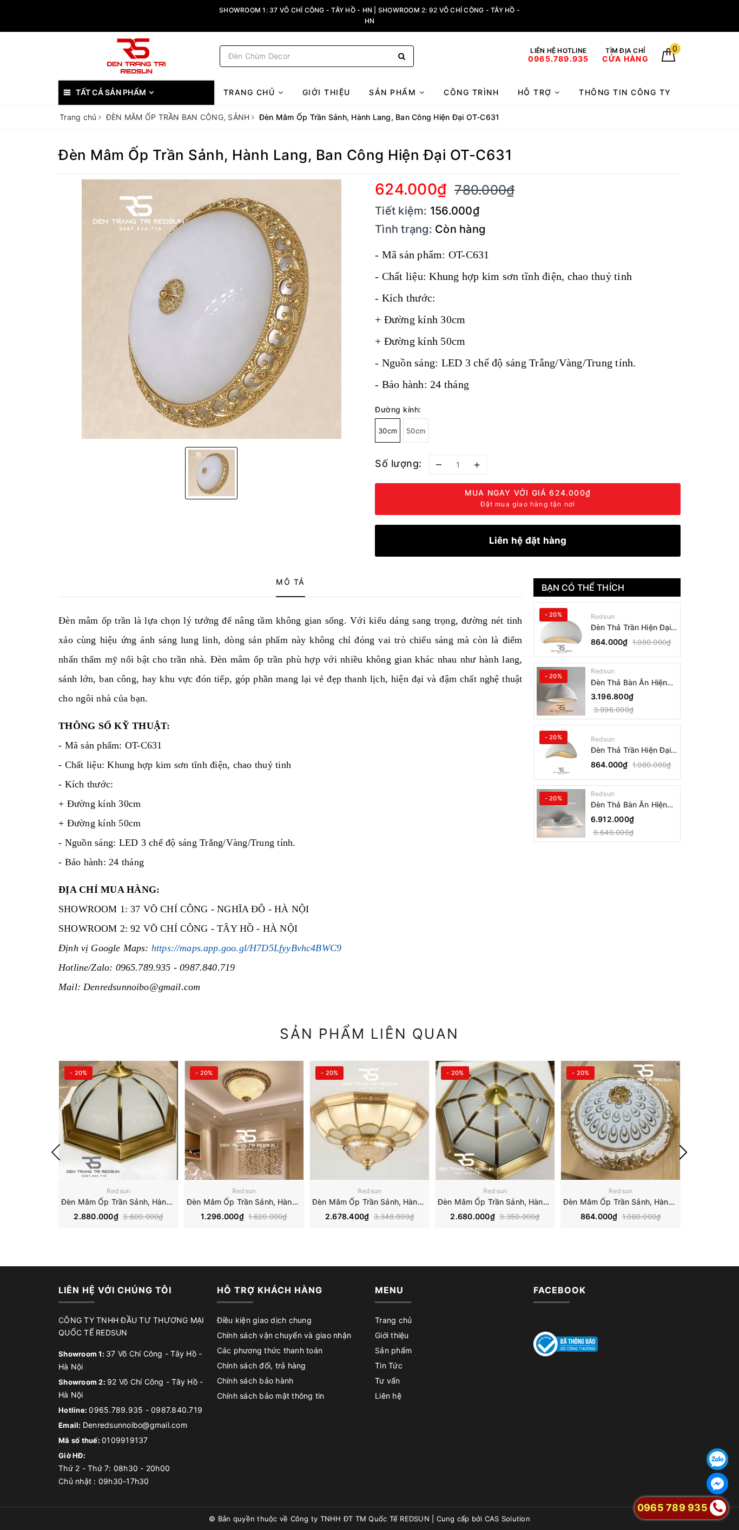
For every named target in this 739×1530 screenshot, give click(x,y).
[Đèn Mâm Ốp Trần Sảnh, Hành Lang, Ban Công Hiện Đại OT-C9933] (369, 1120)
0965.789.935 (116, 1409)
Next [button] (683, 1152)
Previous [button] (56, 1152)
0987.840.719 (176, 1409)
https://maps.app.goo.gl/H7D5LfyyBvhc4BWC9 (246, 948)
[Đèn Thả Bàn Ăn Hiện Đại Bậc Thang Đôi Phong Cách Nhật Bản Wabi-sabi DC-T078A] (561, 813)
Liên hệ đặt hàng (528, 540)
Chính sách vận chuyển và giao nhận (284, 1335)
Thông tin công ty (625, 92)
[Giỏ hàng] (668, 58)
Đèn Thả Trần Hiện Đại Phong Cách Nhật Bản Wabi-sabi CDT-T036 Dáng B (631, 628)
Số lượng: (398, 463)
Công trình (471, 92)
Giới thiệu (326, 92)
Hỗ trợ (536, 92)
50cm (415, 430)
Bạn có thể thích (583, 587)
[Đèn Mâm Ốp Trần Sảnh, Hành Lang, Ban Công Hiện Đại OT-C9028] (620, 1120)
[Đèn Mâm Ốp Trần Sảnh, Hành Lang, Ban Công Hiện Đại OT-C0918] (495, 1120)
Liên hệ (388, 1395)
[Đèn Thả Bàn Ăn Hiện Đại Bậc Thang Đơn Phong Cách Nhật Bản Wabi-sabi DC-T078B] (561, 691)
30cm (387, 430)
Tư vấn (387, 1380)
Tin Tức (389, 1365)
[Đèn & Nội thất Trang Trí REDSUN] (136, 56)
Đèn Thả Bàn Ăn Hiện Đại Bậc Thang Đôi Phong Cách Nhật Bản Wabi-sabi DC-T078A (630, 805)
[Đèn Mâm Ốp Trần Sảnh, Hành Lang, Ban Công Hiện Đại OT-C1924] (243, 1120)
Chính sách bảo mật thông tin (271, 1395)
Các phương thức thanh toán (270, 1350)
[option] (211, 309)
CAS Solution (507, 1518)
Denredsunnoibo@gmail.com (135, 1424)
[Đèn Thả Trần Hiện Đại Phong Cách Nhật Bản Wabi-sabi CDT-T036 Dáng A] (561, 752)
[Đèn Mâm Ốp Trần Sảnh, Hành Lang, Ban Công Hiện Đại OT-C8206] (118, 1120)
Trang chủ (250, 92)
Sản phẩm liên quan (369, 1033)
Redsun (603, 616)
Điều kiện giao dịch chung (264, 1320)
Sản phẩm (394, 92)
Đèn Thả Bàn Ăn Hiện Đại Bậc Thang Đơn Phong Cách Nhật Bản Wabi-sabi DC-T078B (630, 683)
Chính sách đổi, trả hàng (261, 1365)
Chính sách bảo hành (255, 1380)
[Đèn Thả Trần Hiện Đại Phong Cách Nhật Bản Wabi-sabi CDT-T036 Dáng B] (561, 629)
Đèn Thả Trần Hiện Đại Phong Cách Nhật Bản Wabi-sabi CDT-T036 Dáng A (631, 750)
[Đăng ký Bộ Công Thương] (565, 1343)
